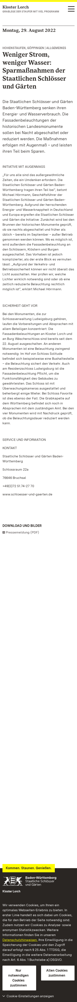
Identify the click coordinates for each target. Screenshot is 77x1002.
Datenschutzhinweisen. (20, 940)
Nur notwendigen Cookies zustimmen (18, 977)
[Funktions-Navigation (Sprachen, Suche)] (71, 9)
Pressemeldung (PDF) (22, 532)
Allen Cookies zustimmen (57, 972)
